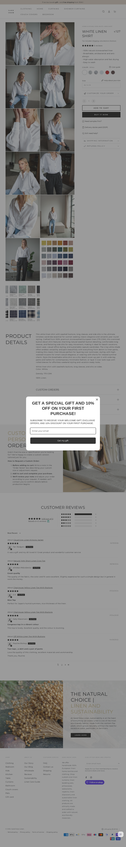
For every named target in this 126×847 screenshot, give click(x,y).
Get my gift (63, 440)
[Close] (97, 399)
